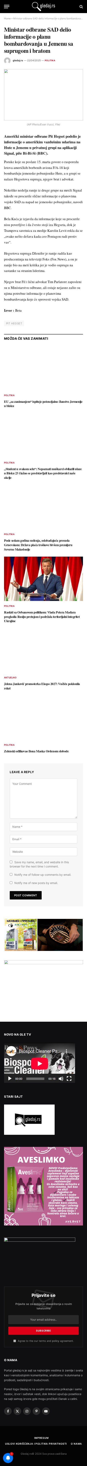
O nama (76, 1443)
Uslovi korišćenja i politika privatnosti (36, 1443)
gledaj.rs (18, 60)
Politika (50, 60)
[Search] (81, 6)
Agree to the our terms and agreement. (45, 1340)
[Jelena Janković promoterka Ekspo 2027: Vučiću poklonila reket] (43, 650)
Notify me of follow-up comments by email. (42, 874)
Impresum (41, 1437)
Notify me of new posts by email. (36, 883)
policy (55, 1340)
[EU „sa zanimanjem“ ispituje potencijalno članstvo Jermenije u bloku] (43, 368)
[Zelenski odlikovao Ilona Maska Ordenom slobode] (43, 718)
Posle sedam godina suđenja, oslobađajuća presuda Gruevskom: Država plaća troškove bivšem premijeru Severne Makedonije (38, 545)
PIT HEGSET (14, 323)
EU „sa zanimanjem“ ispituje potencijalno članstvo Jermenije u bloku (43, 403)
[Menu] (6, 6)
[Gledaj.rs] (43, 6)
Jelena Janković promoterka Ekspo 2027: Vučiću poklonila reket (42, 685)
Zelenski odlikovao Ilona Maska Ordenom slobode (36, 751)
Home (7, 18)
